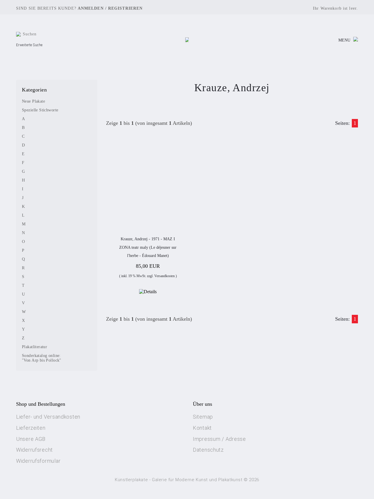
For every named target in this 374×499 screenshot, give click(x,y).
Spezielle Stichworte (40, 110)
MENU (344, 40)
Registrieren (125, 8)
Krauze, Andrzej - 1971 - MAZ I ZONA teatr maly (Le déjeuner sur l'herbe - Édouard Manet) (147, 247)
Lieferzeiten (31, 428)
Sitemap (203, 417)
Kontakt (202, 428)
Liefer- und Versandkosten (48, 417)
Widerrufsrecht (34, 450)
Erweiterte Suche (29, 45)
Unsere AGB (31, 439)
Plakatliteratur (34, 347)
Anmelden (91, 8)
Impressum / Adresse (219, 439)
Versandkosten (164, 276)
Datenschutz (208, 450)
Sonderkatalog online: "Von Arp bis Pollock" (41, 357)
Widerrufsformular (38, 461)
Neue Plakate (33, 101)
